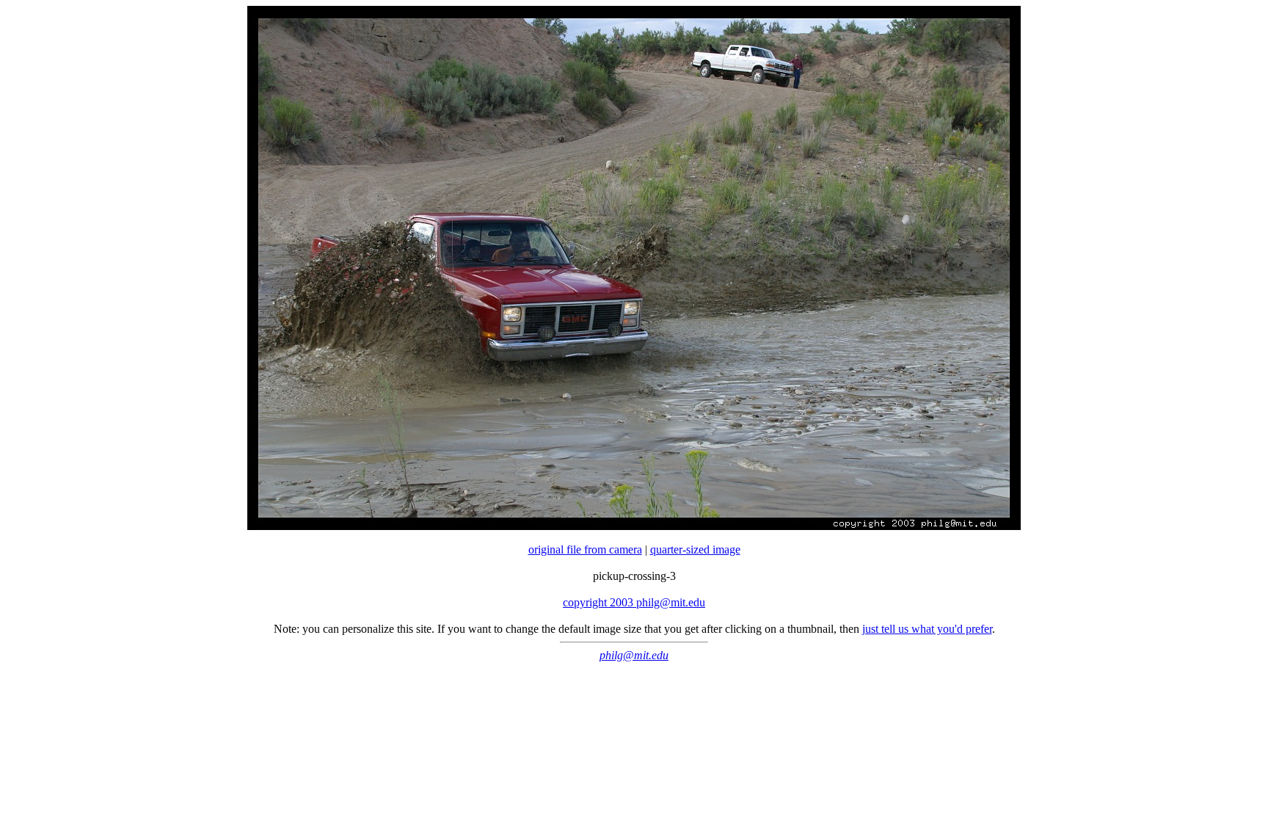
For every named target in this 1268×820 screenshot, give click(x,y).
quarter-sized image (695, 549)
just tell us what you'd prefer (927, 629)
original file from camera (585, 549)
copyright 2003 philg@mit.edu (634, 602)
